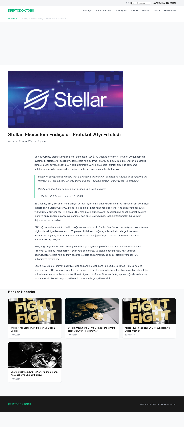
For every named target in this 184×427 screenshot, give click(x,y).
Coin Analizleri (103, 10)
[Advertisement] (92, 43)
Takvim (156, 10)
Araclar (145, 10)
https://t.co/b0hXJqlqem (92, 189)
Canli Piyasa (121, 10)
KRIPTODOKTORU (21, 10)
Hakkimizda (170, 10)
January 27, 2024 (73, 196)
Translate (171, 2)
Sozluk (134, 10)
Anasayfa (87, 10)
